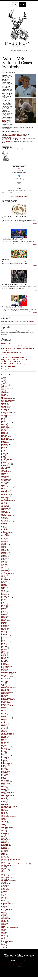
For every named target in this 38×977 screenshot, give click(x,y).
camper (3, 470)
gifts (2, 581)
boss (2, 458)
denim (3, 523)
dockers (3, 529)
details (3, 525)
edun (2, 540)
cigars (3, 485)
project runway (5, 763)
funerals (3, 575)
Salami (4, 121)
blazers (3, 446)
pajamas (3, 739)
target (3, 853)
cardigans (4, 473)
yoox (2, 943)
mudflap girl (4, 709)
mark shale (4, 681)
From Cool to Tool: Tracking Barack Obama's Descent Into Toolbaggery (18, 349)
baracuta (4, 424)
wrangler (4, 937)
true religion (5, 889)
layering (3, 654)
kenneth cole (5, 642)
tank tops (4, 851)
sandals (3, 797)
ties (2, 867)
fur (2, 576)
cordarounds (5, 508)
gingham (3, 584)
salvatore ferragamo (7, 795)
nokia (3, 722)
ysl (2, 944)
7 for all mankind (6, 388)
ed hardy (4, 538)
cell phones (4, 480)
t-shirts (3, 850)
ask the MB (5, 149)
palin (2, 740)
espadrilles (4, 541)
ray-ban (3, 774)
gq (2, 590)
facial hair (4, 552)
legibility (4, 657)
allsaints (3, 403)
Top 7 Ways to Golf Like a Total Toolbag (13, 364)
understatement (6, 903)
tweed (3, 899)
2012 (2, 379)
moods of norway (6, 702)
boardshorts (5, 449)
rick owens (4, 780)
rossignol (4, 789)
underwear (4, 905)
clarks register (5, 490)
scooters (4, 801)
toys (2, 882)
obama (3, 728)
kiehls (3, 643)
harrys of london (6, 598)
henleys (3, 607)
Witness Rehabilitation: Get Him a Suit (14, 284)
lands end (4, 648)
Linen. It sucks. (5, 343)
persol (3, 753)
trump (3, 891)
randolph (4, 772)
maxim (3, 684)
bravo (3, 462)
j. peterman (4, 620)
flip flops (4, 566)
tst (2, 892)
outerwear (4, 736)
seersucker (4, 804)
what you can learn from (8, 927)
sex (2, 809)
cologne (3, 499)
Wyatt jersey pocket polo (11, 134)
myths (3, 713)
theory (3, 862)
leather (3, 655)
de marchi (4, 520)
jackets (3, 626)
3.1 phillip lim (5, 385)
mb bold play (5, 686)
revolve (3, 778)
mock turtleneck (6, 698)
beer (2, 430)
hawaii (3, 601)
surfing (3, 841)
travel (3, 886)
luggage (3, 667)
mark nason (4, 680)
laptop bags (4, 652)
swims (3, 847)
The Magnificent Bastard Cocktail (11, 352)
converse (4, 505)
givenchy (4, 585)
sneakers (4, 823)
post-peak (4, 757)
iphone (3, 617)
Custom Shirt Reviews (7, 355)
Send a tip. (8, 334)
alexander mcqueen (7, 400)
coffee (3, 493)
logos (3, 663)
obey (2, 730)
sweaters (4, 842)
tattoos (3, 854)
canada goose (5, 471)
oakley (3, 727)
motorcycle (4, 704)
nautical (3, 716)
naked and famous (6, 715)
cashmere (4, 476)
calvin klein (4, 467)
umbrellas (4, 902)
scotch (3, 803)
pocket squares (6, 756)
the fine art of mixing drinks (9, 859)
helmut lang (4, 605)
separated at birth (6, 807)
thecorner (4, 861)
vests (3, 911)
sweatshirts (4, 845)
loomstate (4, 664)
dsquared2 (4, 535)
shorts (3, 815)
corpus (3, 511)
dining (3, 528)
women (3, 932)
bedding (3, 429)
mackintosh (4, 669)
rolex (2, 786)
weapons (4, 923)
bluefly (3, 447)
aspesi (3, 417)
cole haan (4, 497)
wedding (3, 924)
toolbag (3, 879)
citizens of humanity (7, 487)
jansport (3, 629)
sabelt (3, 791)
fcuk (2, 555)
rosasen (3, 788)
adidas (3, 395)
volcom (3, 915)
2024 (2, 383)
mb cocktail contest (7, 687)
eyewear (3, 550)
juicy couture (5, 639)
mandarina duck (6, 677)
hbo (2, 602)
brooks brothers (6, 464)
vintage (3, 914)
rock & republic (5, 783)
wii (2, 930)
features (4, 556)
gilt (2, 582)
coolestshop (5, 506)
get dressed (4, 579)
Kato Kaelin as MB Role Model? (12, 239)
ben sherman (5, 436)
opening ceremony (6, 733)
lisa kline (4, 661)
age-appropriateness (7, 398)
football (3, 569)
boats (3, 450)
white (3, 929)
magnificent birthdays (7, 672)
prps (2, 766)
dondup (3, 534)
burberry (4, 465)
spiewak (3, 829)
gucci (2, 593)
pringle (3, 760)
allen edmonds (5, 401)
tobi (2, 871)
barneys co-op (5, 427)
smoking (3, 821)
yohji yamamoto (6, 941)
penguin (3, 751)
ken (2, 640)
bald (2, 420)
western (3, 926)
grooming (4, 591)
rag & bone (4, 769)
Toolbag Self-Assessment (9, 369)
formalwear (4, 570)
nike (2, 721)
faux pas (3, 553)
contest (3, 503)
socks (3, 824)
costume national (6, 515)
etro (2, 546)
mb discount (5, 689)
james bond (4, 628)
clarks (3, 488)
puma (3, 768)
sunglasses (4, 839)
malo (2, 675)
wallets (3, 917)
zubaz (3, 947)
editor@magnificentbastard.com (21, 196)
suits (2, 838)
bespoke (3, 441)
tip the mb (4, 870)
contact (3, 502)
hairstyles (4, 594)
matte (3, 683)
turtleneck (4, 896)
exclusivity (4, 549)
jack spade (4, 625)
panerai (3, 743)
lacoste (3, 646)
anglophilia (4, 407)
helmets (3, 604)
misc (2, 696)
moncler (3, 701)
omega (3, 731)
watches (3, 921)
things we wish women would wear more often (15, 864)
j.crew (3, 622)
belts (2, 435)
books (3, 455)
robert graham (5, 781)
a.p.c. (2, 391)
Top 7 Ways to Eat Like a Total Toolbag (12, 357)
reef (2, 777)
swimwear (4, 848)
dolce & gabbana (6, 532)
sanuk (3, 798)
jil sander (4, 634)
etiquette (4, 544)
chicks (3, 484)
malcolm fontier (6, 674)
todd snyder (5, 873)
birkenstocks (5, 444)
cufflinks (4, 518)
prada (3, 759)
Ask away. (32, 321)
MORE (35, 224)
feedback (4, 558)
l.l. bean (3, 645)
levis (2, 658)
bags (2, 418)
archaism (4, 409)
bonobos (4, 453)
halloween (4, 596)
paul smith (4, 750)
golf (2, 588)
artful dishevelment (7, 412)
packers (3, 737)
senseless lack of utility (8, 806)
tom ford (4, 876)
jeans (3, 631)
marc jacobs (4, 678)
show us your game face (8, 816)
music (3, 712)
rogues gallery (5, 784)
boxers (3, 461)
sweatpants (4, 844)
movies (3, 707)
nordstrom (4, 724)
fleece (3, 563)
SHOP (22, 5)
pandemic (4, 742)
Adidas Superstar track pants (12, 138)
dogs (2, 531)
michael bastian (6, 692)
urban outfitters (6, 909)
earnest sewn (5, 537)
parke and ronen (6, 747)
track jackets (5, 883)
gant (2, 578)
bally (2, 421)
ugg (2, 900)
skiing (3, 818)
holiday (3, 611)
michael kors (5, 693)
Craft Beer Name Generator (9, 366)
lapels (3, 651)
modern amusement (7, 699)
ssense (3, 832)
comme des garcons (7, 500)
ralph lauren (5, 771)
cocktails (4, 491)
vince (3, 912)
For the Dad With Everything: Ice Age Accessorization (14, 217)
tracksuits (13, 149)
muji (2, 710)
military (3, 695)
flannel (3, 561)
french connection (7, 573)
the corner (4, 857)
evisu (3, 547)
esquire (3, 543)
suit (2, 836)
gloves (3, 587)
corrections (4, 512)
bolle (2, 452)
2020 (2, 382)
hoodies (3, 613)
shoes (25, 149)
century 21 (4, 482)
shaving (3, 810)
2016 (2, 380)
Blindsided (5, 259)
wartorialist (4, 920)
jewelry (3, 633)
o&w (2, 725)
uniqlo (3, 906)
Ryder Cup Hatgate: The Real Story (13, 307)
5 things (3, 386)
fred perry (4, 572)
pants (3, 745)
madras (3, 670)
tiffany (3, 868)
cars (2, 474)
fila (2, 560)
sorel (2, 826)
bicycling (4, 442)
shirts (20, 149)
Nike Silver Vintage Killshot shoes (14, 135)
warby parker (5, 918)
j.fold (3, 623)
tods (2, 874)
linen (2, 660)
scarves (3, 800)
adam (3, 394)
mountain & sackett (7, 705)
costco (3, 514)
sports (3, 830)
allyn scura (4, 404)
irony (3, 619)
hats (2, 599)
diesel (3, 526)
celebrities (4, 479)
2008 (2, 377)
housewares (5, 616)
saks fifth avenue (6, 792)
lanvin (3, 649)
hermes (3, 608)
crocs (3, 517)
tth (2, 894)
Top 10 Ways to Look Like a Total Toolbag (13, 346)
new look (4, 719)
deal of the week (6, 521)
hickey (3, 610)
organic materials (6, 734)
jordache (4, 637)
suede (3, 835)
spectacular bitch (6, 827)
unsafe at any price (7, 908)
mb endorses (5, 690)
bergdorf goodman (7, 439)
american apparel (6, 406)
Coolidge (5, 120)
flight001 (4, 564)
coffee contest (5, 494)
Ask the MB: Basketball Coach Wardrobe (17, 63)
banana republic (6, 423)
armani (3, 411)
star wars (4, 833)
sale (2, 794)
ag (2, 397)
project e (4, 762)
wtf (2, 938)
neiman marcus (5, 718)
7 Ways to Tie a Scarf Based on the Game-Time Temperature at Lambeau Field (15, 360)
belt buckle (4, 433)
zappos (3, 946)
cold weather (5, 496)
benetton (4, 438)
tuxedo (3, 897)
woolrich (4, 933)
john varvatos (5, 636)
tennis (3, 856)
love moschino (5, 666)
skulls (3, 819)
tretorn (3, 888)
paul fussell (4, 748)
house (3, 614)
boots (3, 456)
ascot (3, 414)
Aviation (19, 188)
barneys (3, 426)
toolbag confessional (7, 880)
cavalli (3, 477)
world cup (4, 935)
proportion (4, 765)
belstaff (3, 432)
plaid (2, 754)
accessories (4, 392)
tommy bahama (6, 877)
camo (3, 468)
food (2, 567)
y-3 (2, 940)
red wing (3, 775)
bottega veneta (6, 459)
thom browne (5, 865)
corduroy (4, 509)
